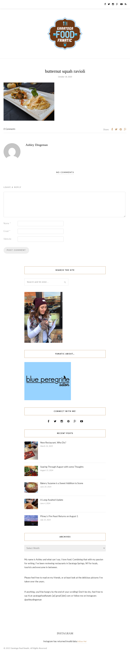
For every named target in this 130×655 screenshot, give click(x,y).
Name (7, 223)
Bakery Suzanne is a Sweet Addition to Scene (61, 483)
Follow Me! (82, 641)
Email (7, 231)
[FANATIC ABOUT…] (47, 399)
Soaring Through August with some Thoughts (62, 467)
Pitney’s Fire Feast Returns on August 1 (59, 516)
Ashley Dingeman (37, 145)
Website (7, 239)
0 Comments (9, 129)
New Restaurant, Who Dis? (53, 443)
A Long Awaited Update (51, 500)
